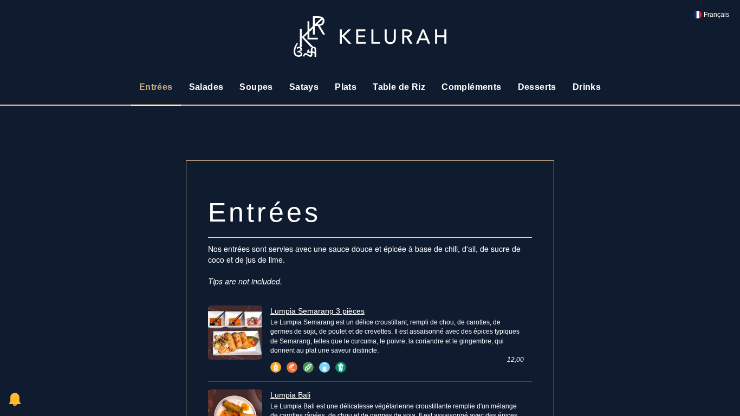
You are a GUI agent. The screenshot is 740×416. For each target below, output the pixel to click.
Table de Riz (399, 87)
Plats (345, 87)
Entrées (156, 87)
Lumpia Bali (290, 395)
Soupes (255, 87)
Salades (206, 87)
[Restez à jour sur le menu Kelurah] (15, 399)
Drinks (587, 87)
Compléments (471, 87)
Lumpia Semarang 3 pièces (317, 311)
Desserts (537, 87)
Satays (304, 87)
